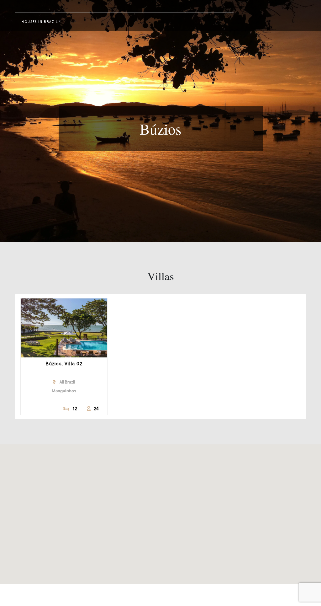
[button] (160, 510)
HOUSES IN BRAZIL (40, 22)
